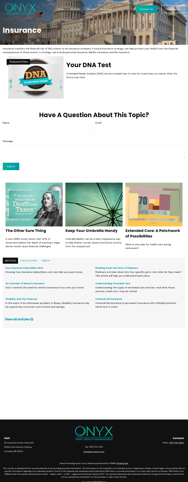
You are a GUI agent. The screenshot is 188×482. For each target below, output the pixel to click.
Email (98, 122)
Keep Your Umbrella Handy (91, 230)
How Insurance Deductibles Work (24, 268)
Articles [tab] (10, 260)
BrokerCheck (122, 463)
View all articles (18, 319)
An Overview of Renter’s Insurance (25, 283)
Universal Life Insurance (108, 299)
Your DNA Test (88, 65)
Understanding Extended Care (112, 283)
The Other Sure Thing (26, 230)
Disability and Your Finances (21, 299)
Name (6, 122)
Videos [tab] (45, 260)
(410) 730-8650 (176, 442)
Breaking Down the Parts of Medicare (116, 268)
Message (8, 141)
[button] (60, 9)
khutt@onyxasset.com (94, 451)
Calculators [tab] (28, 260)
